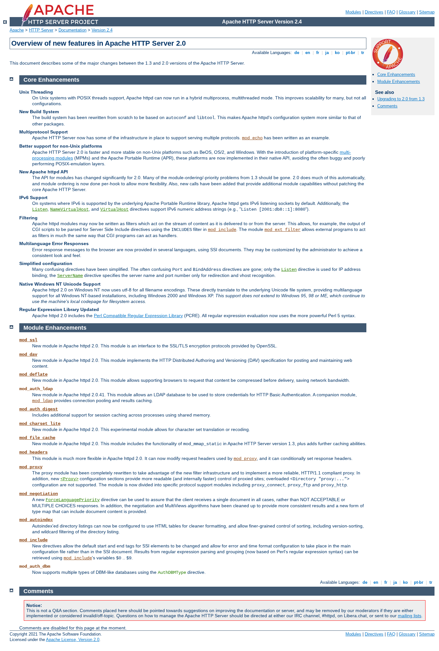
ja (327, 52)
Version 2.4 (102, 30)
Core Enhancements (396, 74)
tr (362, 52)
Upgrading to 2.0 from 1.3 (401, 98)
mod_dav (28, 354)
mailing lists (409, 615)
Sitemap (427, 12)
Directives (374, 12)
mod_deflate (33, 374)
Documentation (72, 30)
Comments (387, 106)
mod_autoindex (36, 519)
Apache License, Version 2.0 (72, 639)
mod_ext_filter (282, 229)
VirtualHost (114, 209)
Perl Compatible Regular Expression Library (138, 315)
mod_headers (33, 452)
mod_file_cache (37, 437)
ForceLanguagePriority (73, 499)
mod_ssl (28, 340)
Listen (40, 209)
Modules (353, 12)
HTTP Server (41, 30)
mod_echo (252, 138)
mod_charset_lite (39, 423)
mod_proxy (245, 458)
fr (317, 52)
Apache (17, 30)
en (307, 52)
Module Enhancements (398, 81)
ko (337, 52)
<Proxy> (69, 478)
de (296, 52)
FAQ (391, 12)
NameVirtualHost (69, 209)
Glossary (407, 12)
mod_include (222, 229)
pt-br (350, 52)
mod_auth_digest (38, 409)
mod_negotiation (38, 493)
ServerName (70, 275)
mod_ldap (42, 400)
